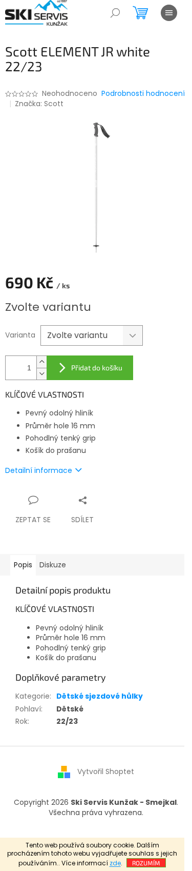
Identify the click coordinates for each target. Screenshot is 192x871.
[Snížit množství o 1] (41, 374)
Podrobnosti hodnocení (143, 93)
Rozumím (146, 862)
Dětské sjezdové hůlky (99, 696)
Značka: (39, 103)
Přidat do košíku (96, 367)
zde (115, 863)
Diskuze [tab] (52, 565)
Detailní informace (38, 470)
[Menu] (169, 13)
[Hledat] (115, 13)
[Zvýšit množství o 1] (41, 362)
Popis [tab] (23, 565)
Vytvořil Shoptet (105, 771)
